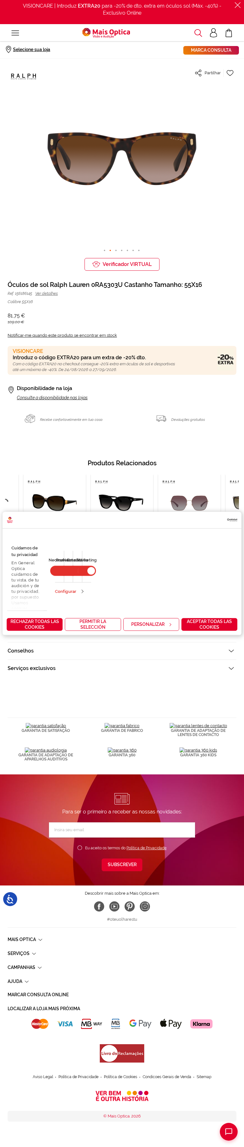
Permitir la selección (92, 624)
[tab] (122, 651)
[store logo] (106, 33)
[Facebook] (99, 906)
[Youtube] (114, 906)
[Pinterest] (129, 906)
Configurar (65, 591)
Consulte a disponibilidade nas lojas (52, 397)
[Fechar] (237, 5)
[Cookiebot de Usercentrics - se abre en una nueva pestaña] (209, 520)
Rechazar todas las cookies (34, 624)
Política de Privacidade (146, 848)
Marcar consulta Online (38, 994)
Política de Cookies (120, 1077)
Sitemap (204, 1077)
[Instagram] (144, 906)
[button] (198, 33)
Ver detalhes (46, 293)
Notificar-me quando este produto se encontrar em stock (62, 335)
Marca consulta (211, 50)
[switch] (87, 571)
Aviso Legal (43, 1077)
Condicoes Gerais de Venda (167, 1077)
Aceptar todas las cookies (209, 624)
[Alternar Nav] (15, 33)
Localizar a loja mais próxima (44, 1008)
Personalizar (148, 624)
